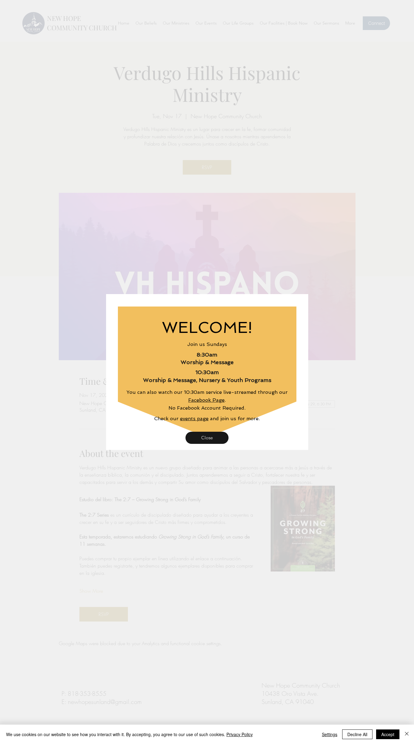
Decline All (357, 734)
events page (194, 418)
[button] (207, 438)
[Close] (406, 734)
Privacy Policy (239, 734)
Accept (387, 734)
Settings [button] (329, 734)
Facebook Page (206, 400)
